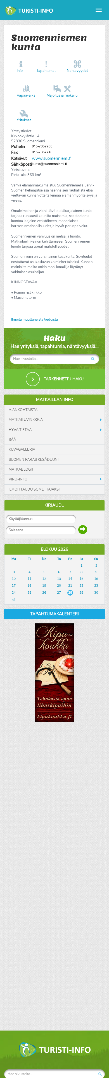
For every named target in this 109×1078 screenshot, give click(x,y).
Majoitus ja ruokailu (62, 95)
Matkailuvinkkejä (26, 420)
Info (20, 70)
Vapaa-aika (26, 95)
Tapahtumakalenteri (54, 614)
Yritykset (24, 120)
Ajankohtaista (23, 410)
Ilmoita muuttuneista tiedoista (34, 319)
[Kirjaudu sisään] (82, 529)
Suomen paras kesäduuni (33, 460)
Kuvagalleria (22, 450)
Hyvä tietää (20, 430)
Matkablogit (21, 469)
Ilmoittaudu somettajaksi (34, 489)
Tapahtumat (46, 70)
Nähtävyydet (77, 70)
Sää (12, 440)
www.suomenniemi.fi (51, 158)
